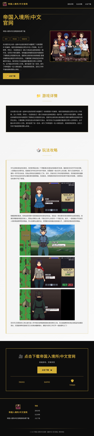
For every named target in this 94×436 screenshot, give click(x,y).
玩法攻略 (79, 4)
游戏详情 (70, 4)
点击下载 (88, 4)
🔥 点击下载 (11, 76)
